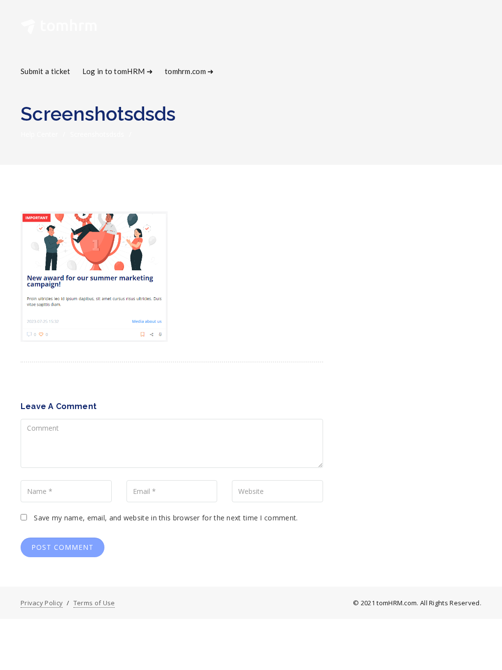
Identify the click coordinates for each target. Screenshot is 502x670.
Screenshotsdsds (97, 134)
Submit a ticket (46, 71)
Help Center (39, 134)
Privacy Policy (42, 602)
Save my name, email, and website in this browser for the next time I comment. (166, 517)
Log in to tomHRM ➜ (117, 71)
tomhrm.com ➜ (189, 71)
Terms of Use (94, 602)
